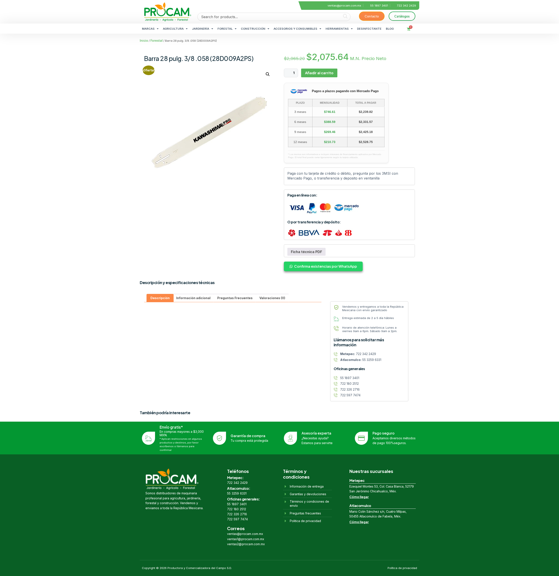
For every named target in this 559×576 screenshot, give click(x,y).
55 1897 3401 (237, 504)
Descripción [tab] (160, 298)
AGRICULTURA (173, 28)
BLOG (390, 28)
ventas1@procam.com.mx (245, 539)
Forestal (156, 40)
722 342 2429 (237, 483)
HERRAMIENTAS (337, 28)
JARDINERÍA (200, 28)
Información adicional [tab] (193, 298)
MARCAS (148, 28)
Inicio (144, 40)
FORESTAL (225, 28)
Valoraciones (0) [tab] (272, 298)
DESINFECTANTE (369, 28)
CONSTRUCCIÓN (253, 28)
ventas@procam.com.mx (245, 534)
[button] (268, 74)
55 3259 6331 (237, 493)
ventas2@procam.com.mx (246, 544)
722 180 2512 (236, 509)
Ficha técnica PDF (306, 252)
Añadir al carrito (319, 73)
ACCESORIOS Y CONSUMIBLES (295, 28)
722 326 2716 (237, 514)
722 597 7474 (237, 519)
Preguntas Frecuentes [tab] (235, 298)
